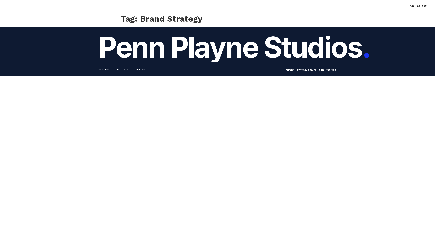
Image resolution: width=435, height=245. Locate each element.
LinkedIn (140, 69)
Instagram (104, 69)
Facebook (122, 69)
